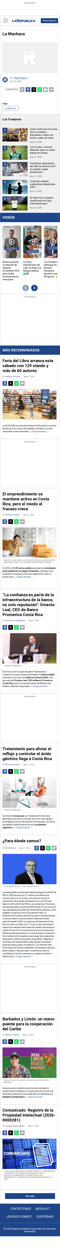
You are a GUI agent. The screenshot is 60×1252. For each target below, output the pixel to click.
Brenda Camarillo (13, 515)
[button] (49, 20)
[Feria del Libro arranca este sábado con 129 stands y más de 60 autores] (29, 404)
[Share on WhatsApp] (39, 89)
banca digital (48, 674)
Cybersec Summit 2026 (36, 677)
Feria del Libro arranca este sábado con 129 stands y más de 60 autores (27, 365)
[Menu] (5, 21)
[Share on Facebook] (28, 89)
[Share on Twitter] (33, 89)
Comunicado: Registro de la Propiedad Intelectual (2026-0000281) (28, 1115)
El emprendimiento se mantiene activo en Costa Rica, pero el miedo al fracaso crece (25, 501)
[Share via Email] (45, 89)
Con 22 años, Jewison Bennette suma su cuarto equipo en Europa (42, 150)
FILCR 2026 (10, 425)
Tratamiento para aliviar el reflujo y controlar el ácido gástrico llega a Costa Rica (27, 753)
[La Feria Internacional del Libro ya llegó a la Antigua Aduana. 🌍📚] (32, 242)
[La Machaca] (30, 57)
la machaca (10, 108)
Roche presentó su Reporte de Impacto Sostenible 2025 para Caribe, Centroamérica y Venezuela (10, 271)
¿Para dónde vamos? (21, 840)
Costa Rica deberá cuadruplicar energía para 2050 (42, 184)
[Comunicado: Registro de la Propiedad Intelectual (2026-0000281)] (29, 1154)
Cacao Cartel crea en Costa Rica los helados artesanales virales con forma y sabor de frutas (43, 133)
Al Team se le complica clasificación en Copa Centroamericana (41, 200)
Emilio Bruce (11, 848)
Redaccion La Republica (15, 621)
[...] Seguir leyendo (37, 431)
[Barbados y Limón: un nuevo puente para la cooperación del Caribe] (29, 1062)
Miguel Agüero (21, 78)
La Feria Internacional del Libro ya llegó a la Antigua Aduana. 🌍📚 (32, 268)
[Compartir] (51, 89)
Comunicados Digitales (15, 1126)
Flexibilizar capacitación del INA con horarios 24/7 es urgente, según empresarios (43, 167)
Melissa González (13, 377)
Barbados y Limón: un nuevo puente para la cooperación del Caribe (28, 1024)
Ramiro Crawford (12, 1035)
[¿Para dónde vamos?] (29, 869)
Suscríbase (45, 1216)
